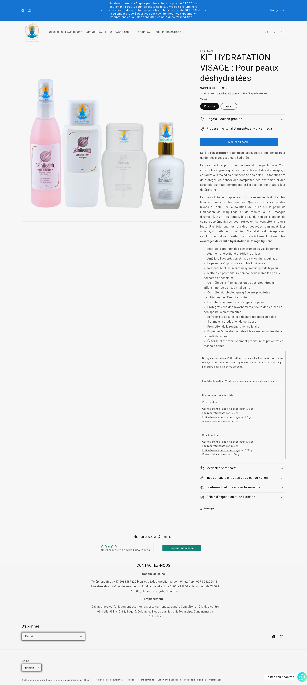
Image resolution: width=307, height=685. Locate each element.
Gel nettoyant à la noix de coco (220, 408)
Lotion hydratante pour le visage (221, 417)
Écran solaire (210, 421)
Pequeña (209, 106)
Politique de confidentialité (140, 680)
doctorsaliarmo (37, 680)
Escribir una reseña (181, 548)
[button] (122, 32)
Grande (228, 106)
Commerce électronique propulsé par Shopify (69, 680)
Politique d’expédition (195, 680)
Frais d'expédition (226, 93)
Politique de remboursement (109, 680)
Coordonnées (216, 680)
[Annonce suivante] (205, 10)
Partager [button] (209, 508)
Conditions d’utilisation (169, 680)
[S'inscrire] (81, 636)
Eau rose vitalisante (213, 413)
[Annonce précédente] (101, 10)
